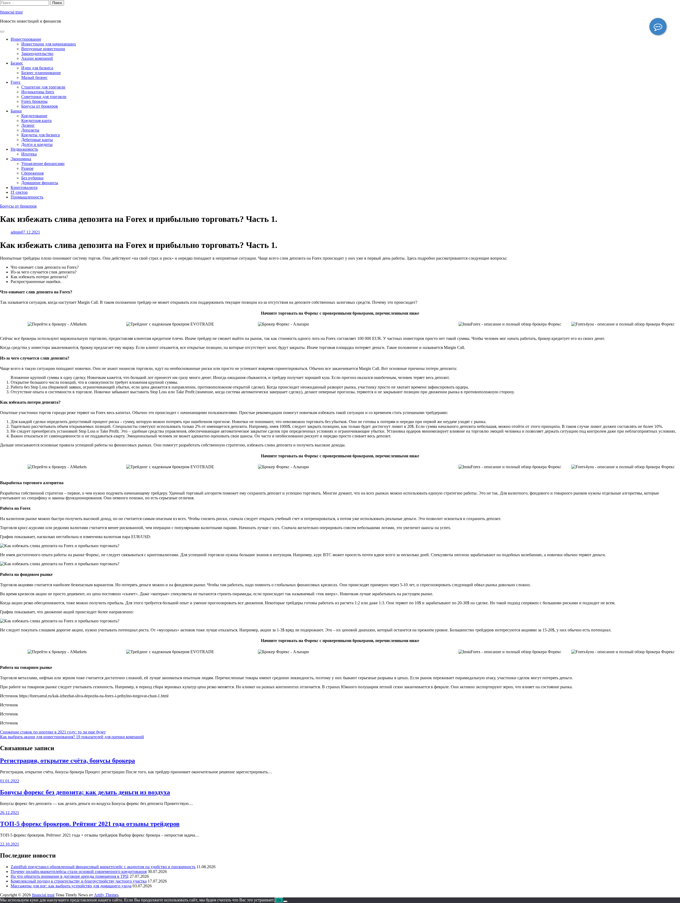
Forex (15, 82)
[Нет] (285, 901)
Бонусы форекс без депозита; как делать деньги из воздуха (85, 792)
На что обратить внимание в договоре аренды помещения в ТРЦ (70, 876)
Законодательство (37, 53)
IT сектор (19, 192)
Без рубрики (32, 178)
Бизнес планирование (41, 72)
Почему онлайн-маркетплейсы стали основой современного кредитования (79, 871)
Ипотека (29, 154)
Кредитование (34, 115)
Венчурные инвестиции (43, 49)
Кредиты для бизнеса (40, 135)
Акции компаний (37, 58)
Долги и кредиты (37, 144)
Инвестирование (26, 39)
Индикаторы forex (37, 92)
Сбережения (32, 173)
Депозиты (30, 130)
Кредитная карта (36, 120)
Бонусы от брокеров (39, 106)
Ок (279, 900)
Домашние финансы (39, 182)
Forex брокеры (34, 101)
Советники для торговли (43, 96)
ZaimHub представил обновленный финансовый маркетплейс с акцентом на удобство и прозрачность (103, 866)
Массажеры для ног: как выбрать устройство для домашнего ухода (71, 886)
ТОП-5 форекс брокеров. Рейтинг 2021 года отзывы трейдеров (90, 823)
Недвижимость (24, 149)
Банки (16, 111)
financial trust (11, 12)
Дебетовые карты (37, 139)
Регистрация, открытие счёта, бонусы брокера (67, 760)
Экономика (21, 159)
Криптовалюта (24, 187)
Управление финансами (43, 163)
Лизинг (28, 125)
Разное (27, 168)
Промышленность (27, 197)
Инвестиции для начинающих (48, 44)
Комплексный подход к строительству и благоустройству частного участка (79, 881)
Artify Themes (106, 895)
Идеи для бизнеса (37, 68)
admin (16, 232)
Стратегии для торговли (43, 87)
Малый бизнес (34, 77)
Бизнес (17, 63)
